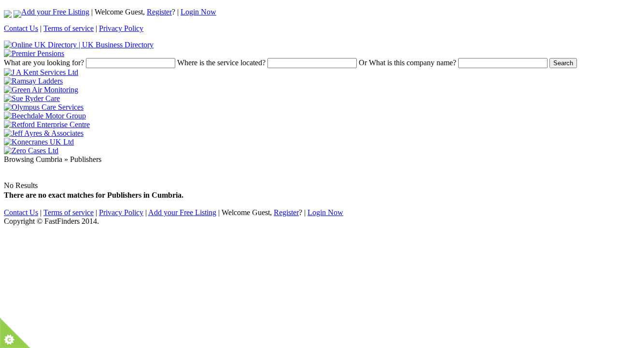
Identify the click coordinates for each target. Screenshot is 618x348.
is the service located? (221, 62)
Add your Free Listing (55, 12)
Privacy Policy (121, 28)
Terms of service (68, 28)
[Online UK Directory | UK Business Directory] (79, 45)
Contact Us (21, 28)
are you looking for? (44, 62)
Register (159, 12)
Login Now (198, 12)
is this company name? (407, 62)
